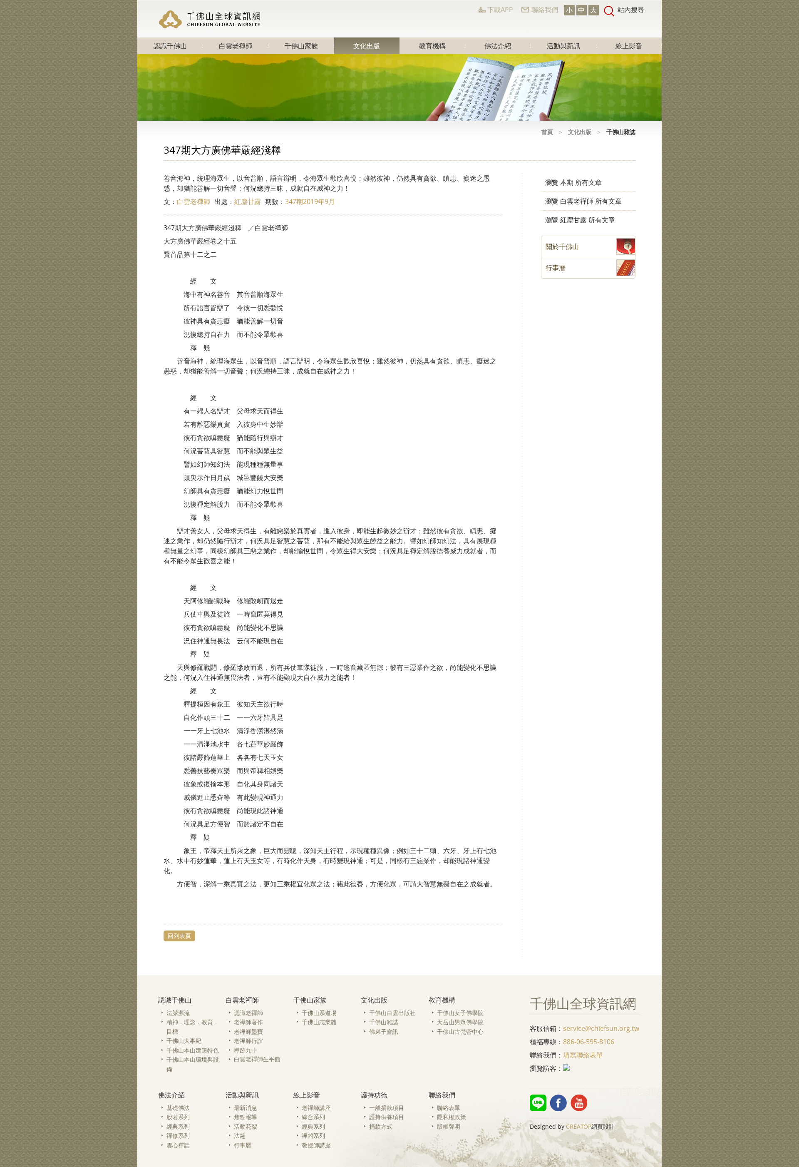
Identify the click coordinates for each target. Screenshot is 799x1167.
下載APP (500, 9)
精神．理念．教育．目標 (192, 1026)
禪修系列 (178, 1136)
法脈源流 (178, 1013)
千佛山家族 (301, 45)
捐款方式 (380, 1126)
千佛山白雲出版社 (392, 1013)
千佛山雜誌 (383, 1022)
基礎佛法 (178, 1108)
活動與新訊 (563, 45)
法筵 (240, 1136)
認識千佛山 (170, 45)
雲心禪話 (178, 1145)
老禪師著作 (248, 1022)
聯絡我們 (544, 9)
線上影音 (628, 45)
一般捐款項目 (386, 1108)
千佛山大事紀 (183, 1041)
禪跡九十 (245, 1050)
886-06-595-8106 (588, 1041)
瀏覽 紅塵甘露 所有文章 (580, 219)
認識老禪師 (248, 1013)
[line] (538, 1103)
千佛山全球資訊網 (211, 19)
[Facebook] (558, 1103)
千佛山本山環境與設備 (192, 1064)
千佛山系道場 (319, 1013)
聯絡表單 (448, 1108)
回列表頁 (179, 936)
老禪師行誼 (248, 1041)
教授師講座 (316, 1145)
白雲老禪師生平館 (257, 1059)
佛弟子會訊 (383, 1031)
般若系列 (178, 1117)
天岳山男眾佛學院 (460, 1022)
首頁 (547, 132)
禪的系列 (313, 1136)
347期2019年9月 (310, 201)
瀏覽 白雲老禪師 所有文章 (583, 201)
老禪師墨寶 (248, 1031)
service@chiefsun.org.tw (601, 1028)
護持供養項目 (386, 1117)
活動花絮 (245, 1126)
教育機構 (432, 45)
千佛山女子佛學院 (460, 1013)
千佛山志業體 (319, 1022)
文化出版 (366, 45)
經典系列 (178, 1126)
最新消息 (245, 1108)
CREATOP (578, 1126)
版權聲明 (448, 1126)
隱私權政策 (451, 1117)
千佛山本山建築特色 (192, 1050)
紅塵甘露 (247, 201)
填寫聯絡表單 (583, 1055)
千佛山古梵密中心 (460, 1031)
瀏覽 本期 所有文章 (573, 182)
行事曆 (242, 1145)
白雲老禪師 (235, 45)
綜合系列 (313, 1117)
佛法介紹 (497, 45)
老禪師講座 (316, 1108)
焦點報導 (245, 1117)
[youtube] (579, 1103)
